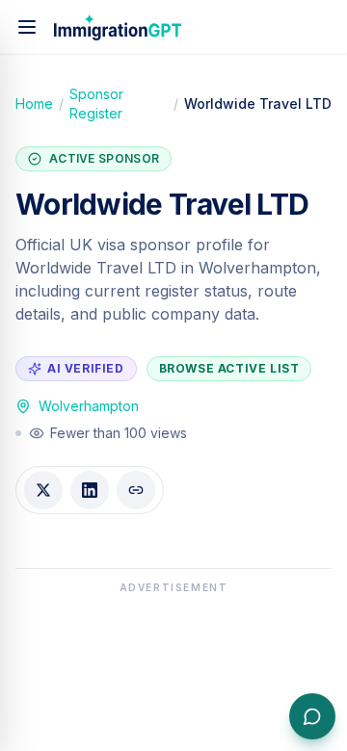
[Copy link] (136, 490)
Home (34, 103)
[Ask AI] (312, 716)
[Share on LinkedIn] (89, 490)
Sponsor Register (96, 103)
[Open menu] (27, 27)
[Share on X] (43, 490)
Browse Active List (229, 368)
